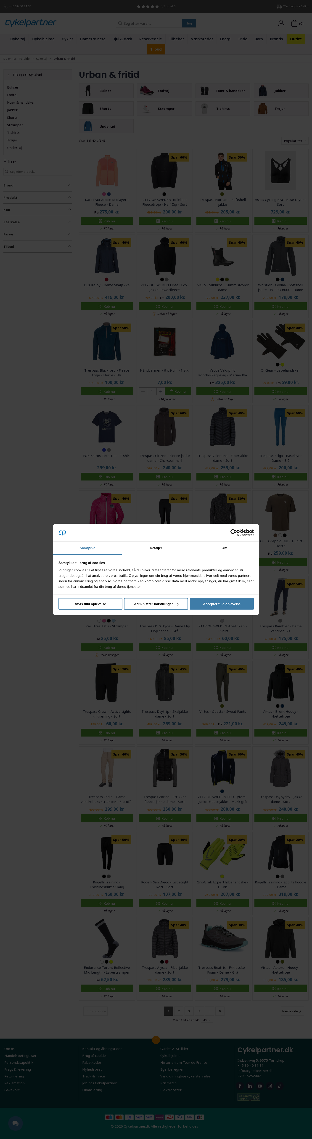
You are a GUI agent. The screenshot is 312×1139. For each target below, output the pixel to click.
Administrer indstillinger (153, 604)
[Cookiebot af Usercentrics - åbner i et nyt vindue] (234, 532)
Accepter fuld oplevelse (222, 604)
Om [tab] (224, 548)
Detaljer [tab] (156, 548)
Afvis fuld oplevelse (90, 604)
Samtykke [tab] (87, 548)
